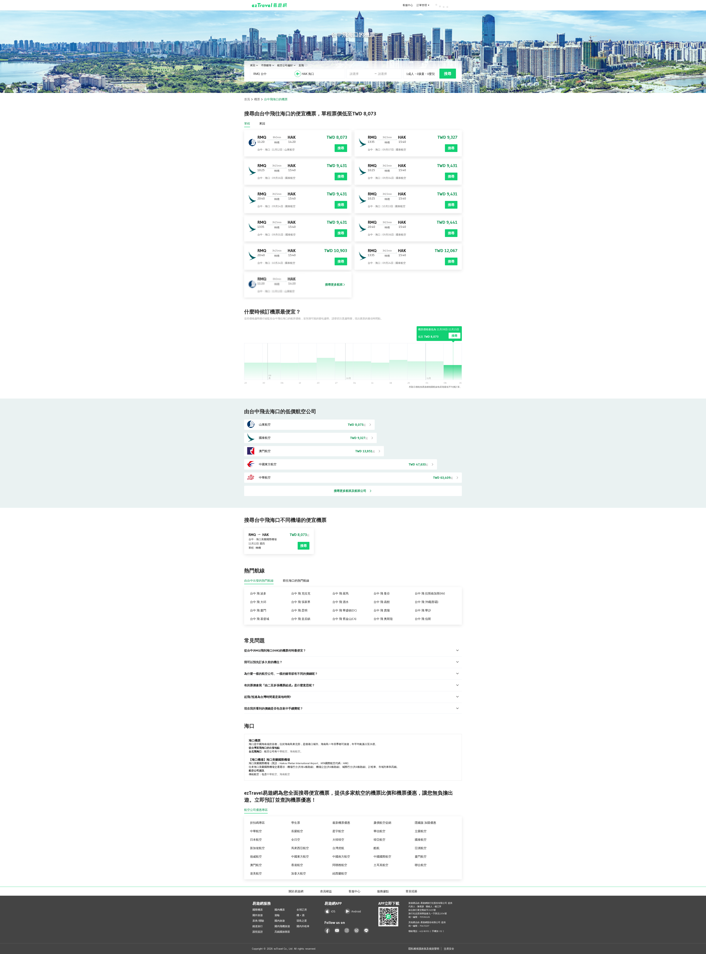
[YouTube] (337, 930)
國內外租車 (303, 926)
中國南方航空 (341, 856)
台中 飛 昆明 (299, 610)
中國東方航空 (300, 856)
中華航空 (282, 751)
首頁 (247, 99)
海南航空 (295, 751)
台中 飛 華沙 (423, 610)
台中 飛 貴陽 (382, 610)
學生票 (295, 822)
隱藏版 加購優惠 (425, 822)
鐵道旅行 (257, 926)
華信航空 (379, 831)
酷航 (376, 848)
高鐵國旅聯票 (282, 931)
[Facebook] (327, 930)
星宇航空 (338, 831)
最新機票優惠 (341, 822)
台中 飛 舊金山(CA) (344, 619)
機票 (257, 99)
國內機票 (279, 909)
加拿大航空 (298, 873)
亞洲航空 (421, 848)
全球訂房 (302, 909)
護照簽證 (257, 931)
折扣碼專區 (257, 822)
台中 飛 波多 (258, 593)
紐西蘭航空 (339, 873)
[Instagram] (347, 930)
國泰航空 (421, 839)
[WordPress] (356, 930)
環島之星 (302, 920)
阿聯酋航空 (339, 865)
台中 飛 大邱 (258, 602)
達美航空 (256, 873)
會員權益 (326, 891)
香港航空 (297, 865)
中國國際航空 (382, 856)
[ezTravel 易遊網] (269, 5)
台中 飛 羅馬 (340, 593)
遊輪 (277, 915)
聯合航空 (421, 865)
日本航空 (256, 839)
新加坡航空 (257, 848)
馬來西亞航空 (300, 848)
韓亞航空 (379, 839)
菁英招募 (411, 891)
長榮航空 (297, 831)
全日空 (295, 839)
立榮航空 (421, 831)
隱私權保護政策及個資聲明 (423, 948)
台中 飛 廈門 (258, 610)
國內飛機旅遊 (282, 926)
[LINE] (366, 930)
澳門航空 (256, 865)
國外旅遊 (257, 915)
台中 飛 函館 (382, 602)
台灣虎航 (338, 848)
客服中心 (408, 5)
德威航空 (256, 856)
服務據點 (383, 891)
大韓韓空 (338, 839)
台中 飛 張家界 (300, 602)
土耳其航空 (381, 865)
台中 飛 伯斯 (423, 619)
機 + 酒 (300, 915)
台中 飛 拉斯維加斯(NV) (430, 593)
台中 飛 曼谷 (382, 593)
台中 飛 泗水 (340, 602)
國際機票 (257, 909)
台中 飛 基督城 (259, 619)
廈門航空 (421, 856)
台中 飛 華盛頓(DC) (344, 610)
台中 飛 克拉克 (300, 593)
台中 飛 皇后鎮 (300, 619)
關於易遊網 (296, 891)
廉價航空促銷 (382, 822)
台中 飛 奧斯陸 (383, 619)
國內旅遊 (279, 920)
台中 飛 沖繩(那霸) (426, 602)
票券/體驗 (258, 920)
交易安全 (449, 948)
